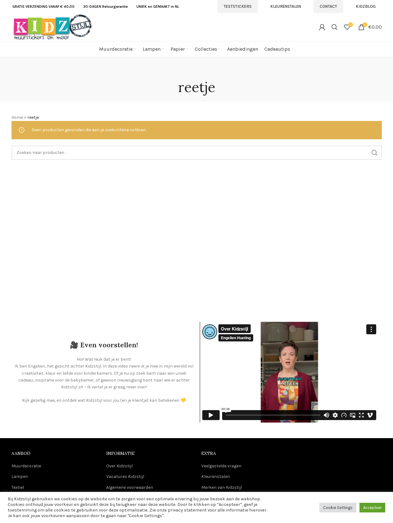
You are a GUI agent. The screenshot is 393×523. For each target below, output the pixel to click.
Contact (328, 6)
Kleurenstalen (285, 6)
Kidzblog (366, 6)
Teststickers (238, 6)
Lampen (19, 476)
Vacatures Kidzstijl (125, 476)
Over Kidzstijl (119, 466)
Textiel (17, 487)
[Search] (334, 27)
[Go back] (196, 71)
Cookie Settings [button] (338, 507)
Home (17, 117)
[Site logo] (52, 26)
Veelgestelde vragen (221, 466)
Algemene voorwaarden (129, 487)
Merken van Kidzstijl (221, 487)
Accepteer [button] (372, 507)
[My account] (322, 27)
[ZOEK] (375, 153)
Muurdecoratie (26, 466)
